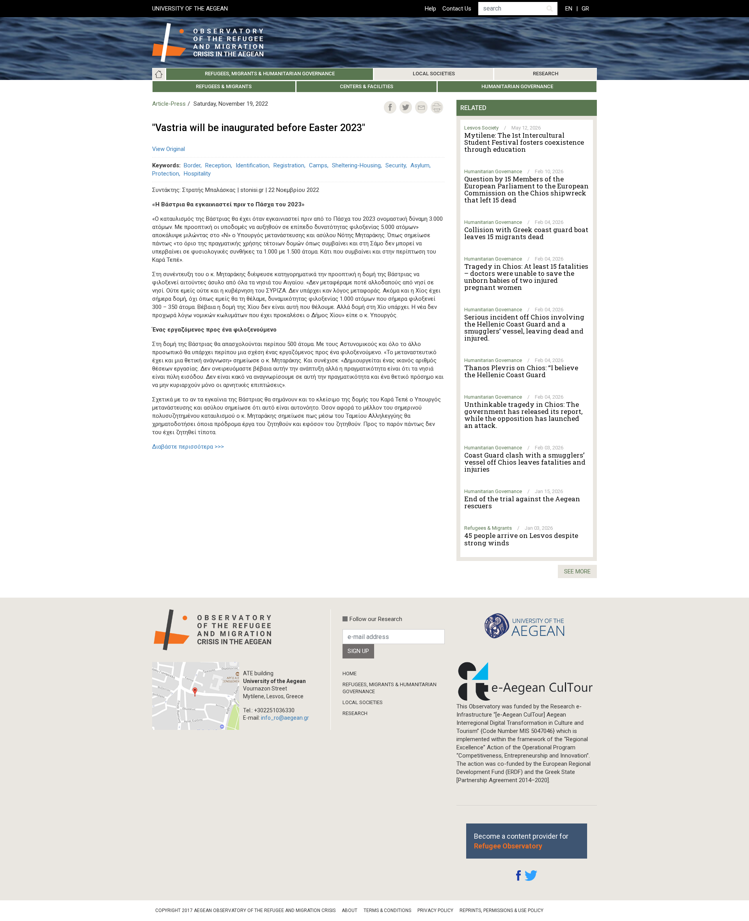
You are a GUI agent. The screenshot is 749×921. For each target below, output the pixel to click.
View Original (168, 149)
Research (545, 73)
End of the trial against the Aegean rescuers (522, 502)
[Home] (214, 42)
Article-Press (169, 103)
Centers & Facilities (366, 86)
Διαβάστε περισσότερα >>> (188, 446)
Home (159, 74)
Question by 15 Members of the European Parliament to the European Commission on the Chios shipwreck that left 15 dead (526, 190)
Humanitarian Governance (517, 86)
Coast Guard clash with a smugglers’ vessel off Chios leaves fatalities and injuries (525, 462)
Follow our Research (376, 619)
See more (577, 571)
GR (585, 8)
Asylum (420, 165)
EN (568, 8)
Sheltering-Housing (356, 165)
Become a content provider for (521, 841)
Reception (218, 165)
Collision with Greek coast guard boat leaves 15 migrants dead (526, 233)
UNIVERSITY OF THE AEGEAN (190, 8)
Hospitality (197, 173)
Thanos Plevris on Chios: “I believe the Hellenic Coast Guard (521, 371)
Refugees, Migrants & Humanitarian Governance (270, 73)
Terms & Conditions (387, 910)
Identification (252, 165)
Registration (288, 165)
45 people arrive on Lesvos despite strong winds (521, 539)
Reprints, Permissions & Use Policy (501, 910)
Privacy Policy (435, 910)
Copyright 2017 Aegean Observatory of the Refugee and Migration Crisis (245, 910)
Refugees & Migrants (224, 86)
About (349, 910)
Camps (318, 165)
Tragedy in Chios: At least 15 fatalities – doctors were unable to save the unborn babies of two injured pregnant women (526, 277)
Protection (165, 173)
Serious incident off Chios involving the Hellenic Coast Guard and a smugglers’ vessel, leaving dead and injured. (524, 328)
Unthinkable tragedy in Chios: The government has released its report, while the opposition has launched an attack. (523, 415)
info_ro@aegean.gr (285, 718)
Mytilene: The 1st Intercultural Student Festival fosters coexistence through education (524, 142)
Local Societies (434, 73)
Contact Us (456, 8)
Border (192, 165)
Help (430, 8)
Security (395, 165)
